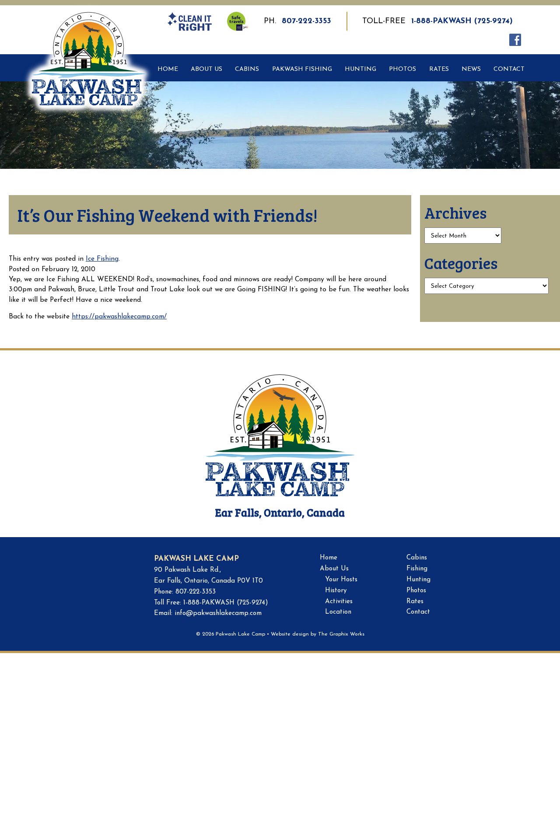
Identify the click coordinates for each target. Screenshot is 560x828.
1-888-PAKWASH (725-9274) (462, 21)
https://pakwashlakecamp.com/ (119, 316)
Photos (402, 69)
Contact (509, 69)
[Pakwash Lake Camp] (88, 37)
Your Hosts (341, 579)
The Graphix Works (341, 634)
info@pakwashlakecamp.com (218, 613)
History (335, 590)
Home (168, 69)
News (471, 69)
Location (338, 612)
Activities (339, 601)
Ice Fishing (102, 258)
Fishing (416, 569)
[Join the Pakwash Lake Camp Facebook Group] (513, 39)
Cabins (247, 69)
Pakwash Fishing (302, 69)
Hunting (360, 69)
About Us (206, 69)
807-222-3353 (306, 21)
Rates (439, 69)
